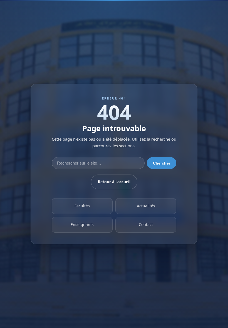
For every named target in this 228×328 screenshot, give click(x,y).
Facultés (82, 206)
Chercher (161, 163)
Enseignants (82, 225)
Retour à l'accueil (114, 182)
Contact (146, 225)
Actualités (146, 206)
